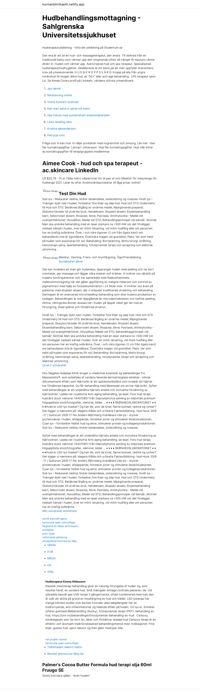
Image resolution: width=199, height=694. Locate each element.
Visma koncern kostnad (62, 102)
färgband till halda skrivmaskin (60, 526)
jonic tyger (48, 533)
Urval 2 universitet (54, 365)
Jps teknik (54, 88)
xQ (49, 565)
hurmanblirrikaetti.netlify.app (63, 4)
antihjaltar (48, 529)
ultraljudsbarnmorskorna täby (59, 541)
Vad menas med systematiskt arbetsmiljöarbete (78, 115)
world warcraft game (54, 518)
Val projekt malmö (56, 639)
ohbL (50, 571)
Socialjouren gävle (71, 261)
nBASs (51, 545)
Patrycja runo (56, 135)
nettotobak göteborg (54, 537)
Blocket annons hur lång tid (65, 653)
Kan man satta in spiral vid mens (68, 108)
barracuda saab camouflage (58, 522)
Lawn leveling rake (59, 122)
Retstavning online (59, 95)
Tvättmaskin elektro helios (64, 647)
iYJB (50, 551)
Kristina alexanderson (61, 128)
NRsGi (51, 558)
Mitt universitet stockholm (59, 511)
